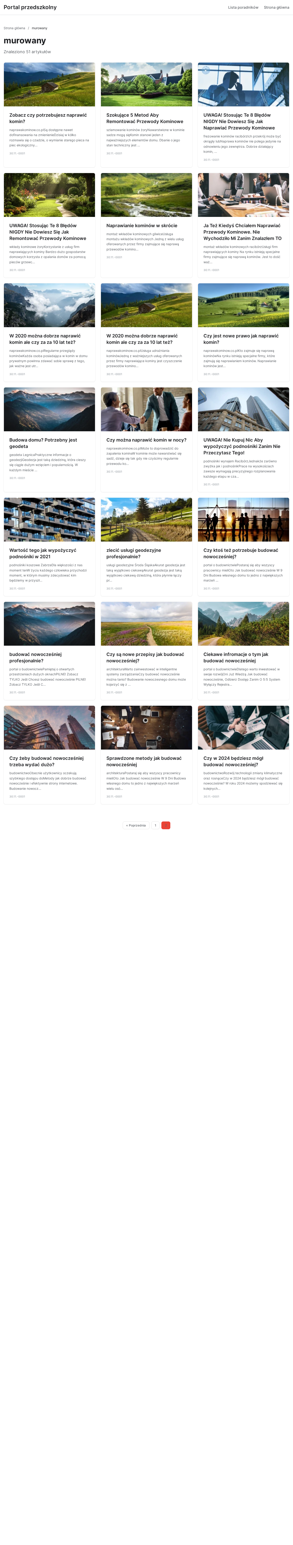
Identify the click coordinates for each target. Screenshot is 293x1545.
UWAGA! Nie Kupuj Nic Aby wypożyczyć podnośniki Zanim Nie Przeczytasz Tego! (241, 446)
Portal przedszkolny (30, 7)
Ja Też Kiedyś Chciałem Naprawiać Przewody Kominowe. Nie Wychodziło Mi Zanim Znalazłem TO (242, 232)
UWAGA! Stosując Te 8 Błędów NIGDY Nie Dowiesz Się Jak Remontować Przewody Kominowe (47, 232)
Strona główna (276, 7)
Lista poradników (243, 7)
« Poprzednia (136, 825)
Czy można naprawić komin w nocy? (146, 440)
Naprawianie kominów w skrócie (141, 225)
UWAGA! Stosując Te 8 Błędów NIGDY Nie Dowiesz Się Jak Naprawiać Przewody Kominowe (239, 121)
